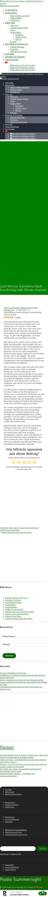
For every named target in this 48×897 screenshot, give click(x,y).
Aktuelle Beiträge (17, 47)
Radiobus (19, 35)
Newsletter (9, 865)
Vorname (6, 644)
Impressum (4, 854)
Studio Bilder (15, 32)
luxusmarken (10, 605)
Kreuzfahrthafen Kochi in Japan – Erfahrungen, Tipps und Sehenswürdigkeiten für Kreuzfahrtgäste (23, 756)
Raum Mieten (10, 869)
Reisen (7, 747)
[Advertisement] (24, 497)
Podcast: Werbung (13, 600)
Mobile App (10, 802)
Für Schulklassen (12, 819)
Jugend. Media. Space (19, 28)
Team (12, 30)
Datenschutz (16, 854)
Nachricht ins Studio (13, 794)
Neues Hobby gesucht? (19, 16)
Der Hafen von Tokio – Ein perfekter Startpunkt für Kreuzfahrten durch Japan (20, 770)
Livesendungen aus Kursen (16, 834)
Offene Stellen (16, 18)
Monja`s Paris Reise (13, 616)
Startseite (11, 10)
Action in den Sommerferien (17, 614)
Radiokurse (15, 20)
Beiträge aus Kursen (18, 51)
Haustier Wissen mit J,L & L (16, 598)
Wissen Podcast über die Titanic (18, 618)
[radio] (13, 462)
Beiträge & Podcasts (16, 44)
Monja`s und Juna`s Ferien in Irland (19, 612)
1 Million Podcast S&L (14, 609)
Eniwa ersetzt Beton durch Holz (13, 673)
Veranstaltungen (15, 57)
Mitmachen (11, 13)
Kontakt (13, 41)
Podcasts (14, 49)
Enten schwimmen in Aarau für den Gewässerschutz (22, 680)
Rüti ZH (18, 39)
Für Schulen (11, 60)
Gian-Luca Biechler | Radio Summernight (21, 308)
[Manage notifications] (43, 892)
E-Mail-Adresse (9, 636)
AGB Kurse (9, 807)
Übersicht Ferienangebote (16, 830)
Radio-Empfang (12, 805)
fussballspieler (11, 607)
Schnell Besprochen (13, 602)
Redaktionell (9, 310)
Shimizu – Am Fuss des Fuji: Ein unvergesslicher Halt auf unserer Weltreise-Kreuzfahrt (23, 765)
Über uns (10, 23)
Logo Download (12, 867)
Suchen (43, 849)
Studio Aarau (20, 37)
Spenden (9, 54)
